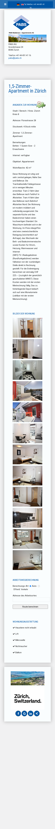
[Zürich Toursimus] (27, 698)
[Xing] (37, 713)
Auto (34, 586)
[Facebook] (18, 713)
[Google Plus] (24, 713)
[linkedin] (30, 713)
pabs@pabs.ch (15, 58)
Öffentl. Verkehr (20, 589)
